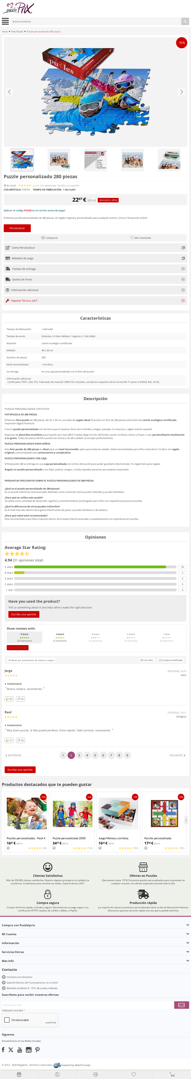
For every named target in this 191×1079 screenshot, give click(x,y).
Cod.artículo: (12, 189)
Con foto (148, 660)
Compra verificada (172, 660)
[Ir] (181, 1005)
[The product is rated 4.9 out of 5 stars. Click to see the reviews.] (25, 185)
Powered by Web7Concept (75, 1065)
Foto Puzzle (17, 31)
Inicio (5, 31)
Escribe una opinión (68, 185)
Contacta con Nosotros (19, 977)
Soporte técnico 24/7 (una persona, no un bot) (32, 982)
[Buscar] (185, 21)
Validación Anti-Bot (12, 1010)
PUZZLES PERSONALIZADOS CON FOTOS (27, 409)
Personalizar (17, 228)
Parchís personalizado (157, 838)
